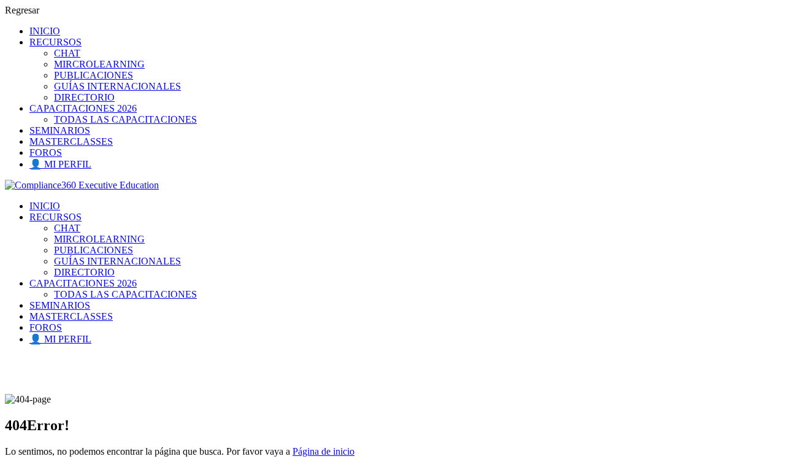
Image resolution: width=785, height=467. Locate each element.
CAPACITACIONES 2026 (83, 108)
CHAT (67, 53)
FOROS (45, 152)
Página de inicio (323, 451)
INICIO (44, 31)
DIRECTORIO (84, 97)
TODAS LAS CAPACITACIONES (125, 119)
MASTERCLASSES (71, 141)
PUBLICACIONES (93, 75)
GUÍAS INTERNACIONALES (117, 86)
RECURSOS (55, 42)
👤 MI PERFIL (60, 164)
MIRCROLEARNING (99, 64)
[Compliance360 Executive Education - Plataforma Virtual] (82, 185)
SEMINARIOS (59, 130)
